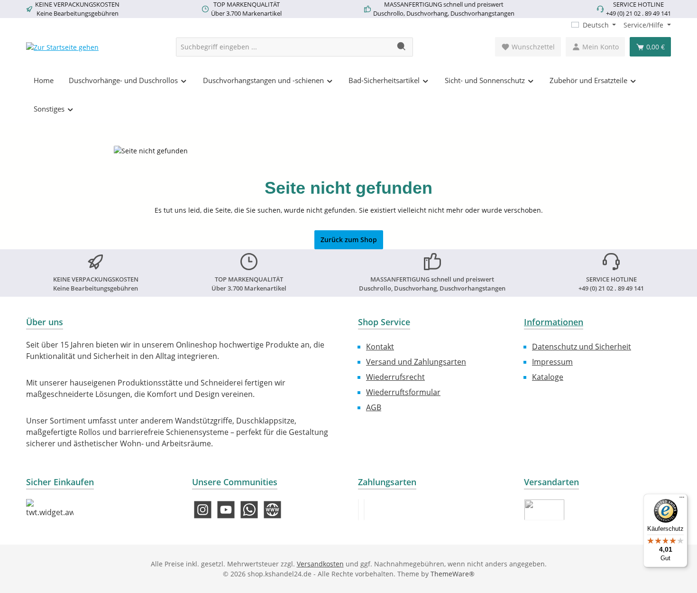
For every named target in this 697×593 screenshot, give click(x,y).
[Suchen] (402, 47)
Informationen (553, 322)
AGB (373, 407)
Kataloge (547, 377)
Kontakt (380, 346)
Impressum (552, 362)
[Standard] (544, 509)
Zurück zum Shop (349, 239)
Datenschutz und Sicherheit (581, 346)
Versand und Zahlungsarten (416, 362)
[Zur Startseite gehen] (62, 46)
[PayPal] (358, 509)
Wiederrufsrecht (395, 377)
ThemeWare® (453, 573)
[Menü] (682, 499)
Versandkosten (320, 563)
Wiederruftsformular (403, 392)
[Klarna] (364, 509)
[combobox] (283, 47)
